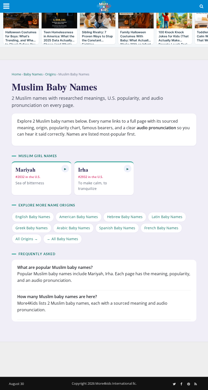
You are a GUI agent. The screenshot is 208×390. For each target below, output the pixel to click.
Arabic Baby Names (73, 227)
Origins (50, 74)
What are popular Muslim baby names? (55, 267)
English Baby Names (32, 216)
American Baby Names (78, 216)
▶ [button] (65, 169)
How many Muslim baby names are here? (57, 296)
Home (16, 74)
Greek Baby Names (31, 227)
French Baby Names (161, 227)
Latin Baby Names (167, 216)
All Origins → (26, 238)
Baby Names (33, 74)
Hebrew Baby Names (125, 216)
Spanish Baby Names (117, 227)
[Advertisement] (104, 358)
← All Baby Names (62, 238)
